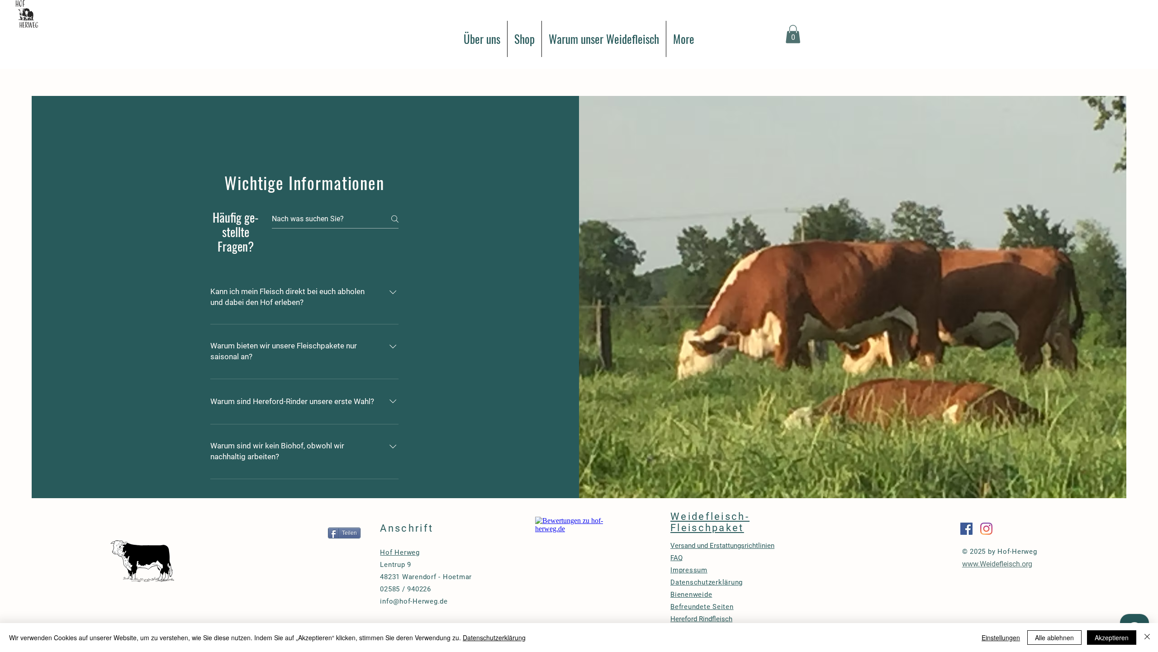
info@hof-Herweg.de (414, 601)
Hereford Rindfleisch (701, 619)
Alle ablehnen (1054, 637)
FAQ (676, 558)
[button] (793, 34)
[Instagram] (986, 529)
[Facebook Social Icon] (966, 529)
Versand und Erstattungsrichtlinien (722, 546)
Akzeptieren (1112, 637)
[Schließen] (1147, 637)
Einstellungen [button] (1001, 637)
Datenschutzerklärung (494, 637)
